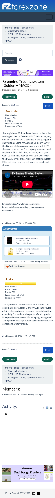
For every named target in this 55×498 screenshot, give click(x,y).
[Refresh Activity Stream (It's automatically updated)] (47, 407)
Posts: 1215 (10, 118)
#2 (3, 336)
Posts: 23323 (11, 289)
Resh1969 (13, 266)
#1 (3, 223)
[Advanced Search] (20, 60)
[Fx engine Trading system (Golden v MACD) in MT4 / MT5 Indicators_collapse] (51, 408)
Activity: (9, 406)
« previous (10, 96)
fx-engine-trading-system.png (27, 238)
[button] (48, 106)
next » (47, 96)
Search (10, 60)
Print (47, 105)
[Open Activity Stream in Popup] (43, 407)
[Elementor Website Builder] (27, 473)
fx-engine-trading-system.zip (27, 249)
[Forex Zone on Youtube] (33, 493)
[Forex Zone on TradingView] (38, 493)
